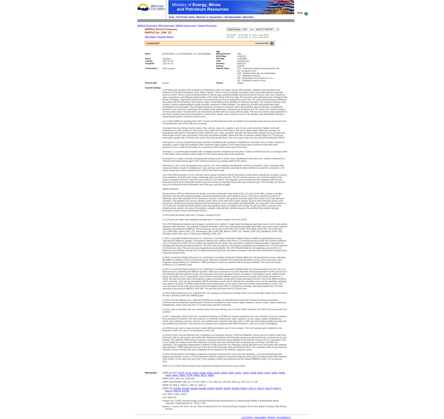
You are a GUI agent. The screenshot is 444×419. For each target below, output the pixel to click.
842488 (202, 388)
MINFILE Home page (147, 25)
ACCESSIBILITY (284, 417)
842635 (227, 388)
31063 (267, 373)
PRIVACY (272, 417)
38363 (197, 375)
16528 (210, 373)
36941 (182, 375)
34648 (282, 373)
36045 (168, 375)
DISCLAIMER (260, 417)
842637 (244, 388)
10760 (181, 373)
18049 (224, 373)
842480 (185, 388)
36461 (175, 375)
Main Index (248, 17)
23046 (238, 373)
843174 (277, 388)
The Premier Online (185, 17)
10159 (195, 373)
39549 (211, 375)
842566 (219, 388)
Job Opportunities (233, 17)
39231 (204, 375)
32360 (274, 373)
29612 (260, 373)
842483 (194, 388)
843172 (260, 388)
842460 (177, 388)
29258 (253, 373)
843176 (177, 391)
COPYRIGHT (247, 417)
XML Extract (150, 37)
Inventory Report (165, 37)
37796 (189, 375)
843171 (252, 388)
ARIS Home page (166, 25)
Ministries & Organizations (210, 17)
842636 (235, 388)
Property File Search (207, 25)
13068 (202, 373)
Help (300, 12)
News (171, 17)
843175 (168, 391)
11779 (188, 373)
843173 (269, 388)
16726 (217, 373)
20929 (231, 373)
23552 (246, 373)
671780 (185, 391)
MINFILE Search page (186, 25)
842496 (210, 388)
